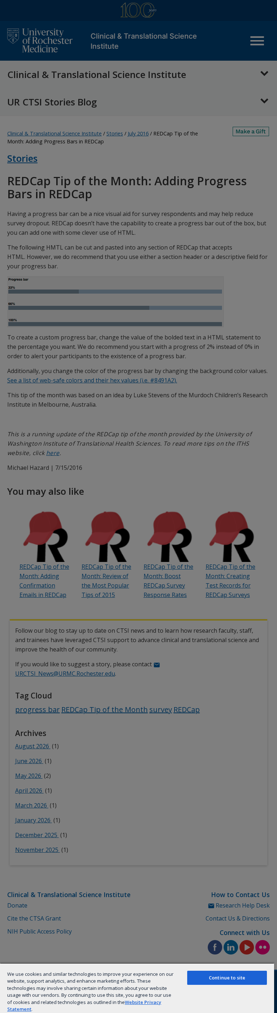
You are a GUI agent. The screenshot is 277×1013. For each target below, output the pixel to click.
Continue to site (227, 977)
